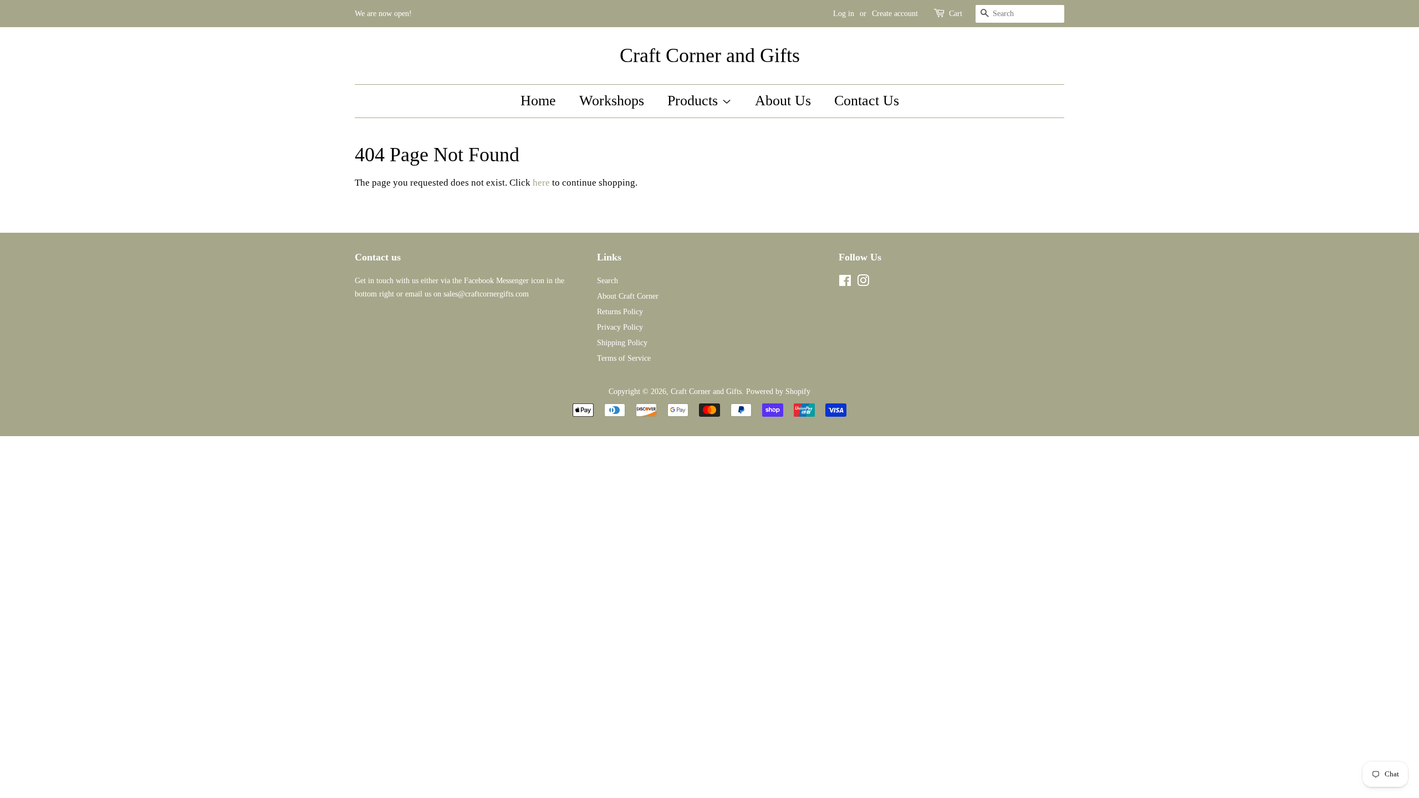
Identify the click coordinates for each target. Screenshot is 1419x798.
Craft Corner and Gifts (710, 55)
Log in (843, 13)
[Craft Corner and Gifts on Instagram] (863, 282)
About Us (783, 101)
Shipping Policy (622, 342)
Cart (955, 13)
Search (607, 280)
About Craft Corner (628, 295)
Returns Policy (620, 311)
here (541, 182)
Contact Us (866, 101)
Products (694, 101)
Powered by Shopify (778, 391)
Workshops (611, 101)
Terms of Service (624, 358)
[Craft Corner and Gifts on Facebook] (845, 282)
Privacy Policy (620, 327)
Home (538, 101)
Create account (895, 13)
